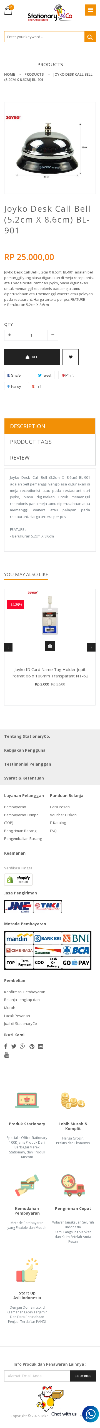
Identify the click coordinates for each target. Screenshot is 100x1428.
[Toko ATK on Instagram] (40, 1046)
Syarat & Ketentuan (24, 778)
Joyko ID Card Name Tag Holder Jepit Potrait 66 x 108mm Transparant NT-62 (49, 673)
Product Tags (31, 441)
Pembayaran (15, 806)
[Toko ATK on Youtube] (6, 1054)
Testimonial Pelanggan (27, 764)
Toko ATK (48, 1415)
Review (19, 457)
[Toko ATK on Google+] (23, 1046)
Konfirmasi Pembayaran (24, 991)
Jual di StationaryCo (20, 1023)
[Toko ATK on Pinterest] (31, 1046)
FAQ (53, 830)
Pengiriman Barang (20, 830)
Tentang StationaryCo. (27, 736)
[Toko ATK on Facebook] (6, 1046)
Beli (35, 356)
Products (50, 64)
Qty (8, 324)
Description (27, 426)
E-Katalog (58, 822)
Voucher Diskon (63, 814)
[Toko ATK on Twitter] (14, 1046)
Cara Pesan (60, 806)
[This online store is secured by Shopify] (18, 879)
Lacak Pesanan (17, 1015)
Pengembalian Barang (23, 838)
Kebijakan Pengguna (25, 750)
